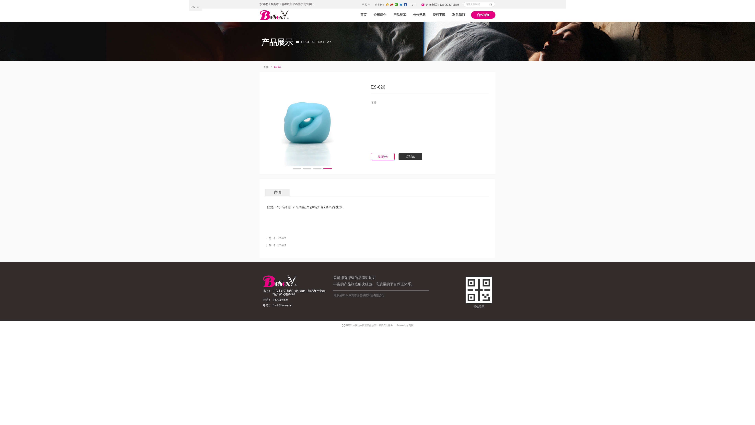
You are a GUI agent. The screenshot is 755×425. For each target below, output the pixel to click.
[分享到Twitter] (401, 4)
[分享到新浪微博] (392, 4)
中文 (364, 4)
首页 (265, 67)
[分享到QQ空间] (387, 4)
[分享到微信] (396, 4)
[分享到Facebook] (405, 4)
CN (193, 7)
